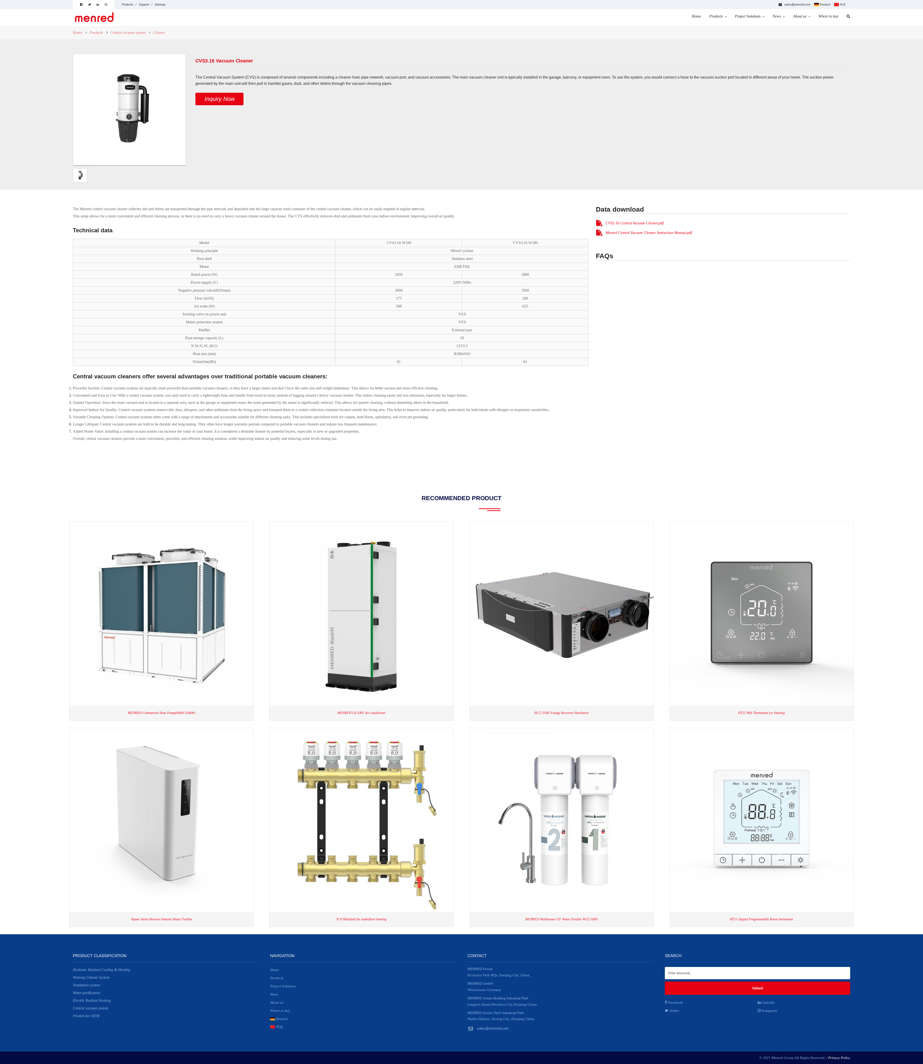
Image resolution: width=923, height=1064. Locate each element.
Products (127, 4)
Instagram (769, 1011)
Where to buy (828, 16)
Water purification (86, 993)
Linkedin (768, 1002)
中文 (842, 4)
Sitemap (160, 4)
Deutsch (825, 4)
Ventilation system (86, 985)
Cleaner (159, 33)
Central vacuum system (128, 33)
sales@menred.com (797, 4)
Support (144, 4)
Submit (757, 988)
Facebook (675, 1002)
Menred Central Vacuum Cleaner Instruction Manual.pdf (648, 233)
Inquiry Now (220, 99)
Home (696, 16)
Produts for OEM (86, 1016)
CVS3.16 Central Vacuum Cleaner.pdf (634, 223)
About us (799, 16)
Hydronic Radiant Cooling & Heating (101, 970)
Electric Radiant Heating (92, 1000)
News (777, 16)
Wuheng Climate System (91, 977)
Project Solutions (748, 16)
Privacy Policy (839, 1058)
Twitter (673, 1011)
